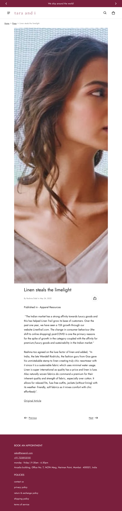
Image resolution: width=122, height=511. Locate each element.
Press (14, 23)
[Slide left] (6, 3)
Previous (33, 417)
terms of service (21, 504)
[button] (105, 13)
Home (6, 23)
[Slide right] (116, 3)
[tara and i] (25, 13)
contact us (19, 481)
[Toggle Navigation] (8, 13)
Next (91, 417)
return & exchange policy (26, 493)
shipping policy (21, 498)
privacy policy (20, 487)
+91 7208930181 (22, 457)
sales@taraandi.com (23, 453)
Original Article (32, 401)
